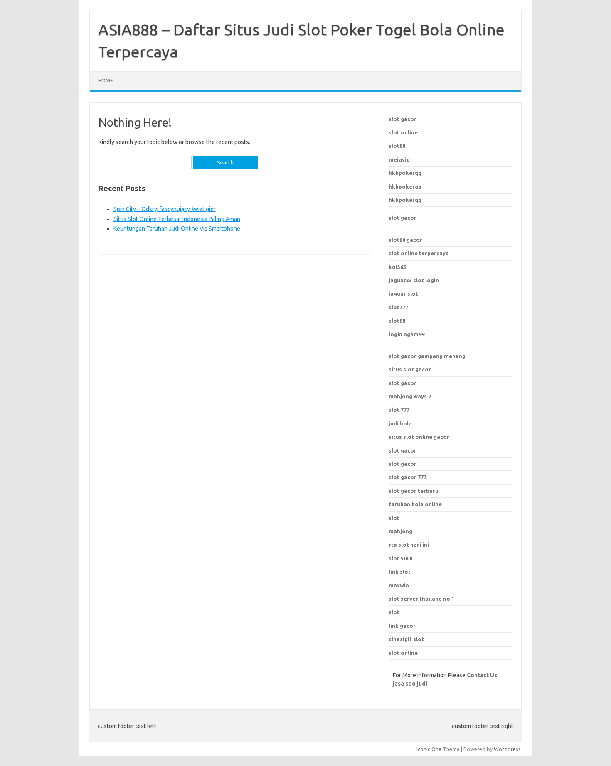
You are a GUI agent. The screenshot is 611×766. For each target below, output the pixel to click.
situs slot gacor (410, 369)
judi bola (400, 423)
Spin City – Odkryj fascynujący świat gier (164, 209)
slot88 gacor (405, 240)
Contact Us (482, 675)
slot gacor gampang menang (427, 356)
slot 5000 (400, 558)
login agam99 (406, 334)
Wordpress (507, 749)
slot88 (397, 146)
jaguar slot (403, 293)
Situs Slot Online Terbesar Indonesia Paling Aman (176, 219)
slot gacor (402, 119)
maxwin (399, 585)
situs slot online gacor (419, 437)
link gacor (402, 626)
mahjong (400, 531)
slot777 (398, 307)
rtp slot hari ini (409, 544)
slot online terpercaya (419, 253)
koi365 (397, 267)
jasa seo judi (410, 683)
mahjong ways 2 (410, 396)
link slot (400, 571)
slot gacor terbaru (414, 491)
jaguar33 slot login (414, 280)
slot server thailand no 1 (421, 599)
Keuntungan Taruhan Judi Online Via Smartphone (176, 228)
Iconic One (428, 749)
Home (105, 80)
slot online (403, 132)
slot (394, 612)
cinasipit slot (406, 639)
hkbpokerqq (405, 173)
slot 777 (399, 410)
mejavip (399, 159)
